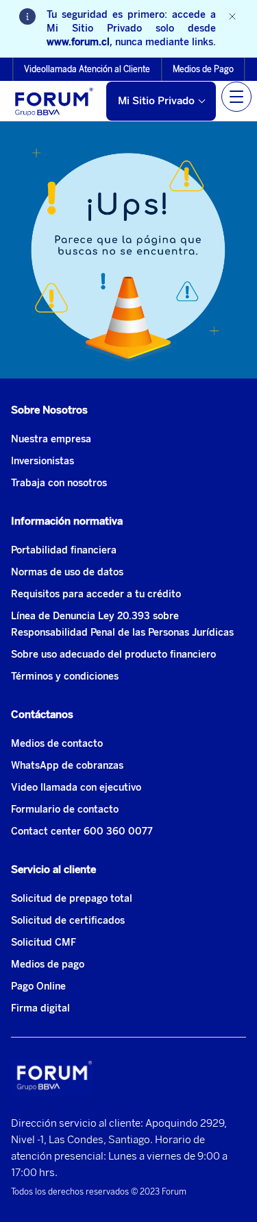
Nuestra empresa (51, 439)
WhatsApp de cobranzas (67, 765)
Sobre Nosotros (49, 410)
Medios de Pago (203, 69)
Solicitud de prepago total (71, 898)
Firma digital (40, 1008)
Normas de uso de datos (67, 572)
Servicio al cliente (53, 869)
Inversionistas (42, 461)
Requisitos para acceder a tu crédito (96, 594)
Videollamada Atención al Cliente (87, 69)
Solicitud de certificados (68, 920)
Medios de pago (47, 964)
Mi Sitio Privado (156, 101)
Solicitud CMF (43, 942)
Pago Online (38, 986)
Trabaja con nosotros (59, 483)
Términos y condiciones (65, 676)
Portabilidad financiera (64, 550)
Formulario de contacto (65, 809)
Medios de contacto (57, 744)
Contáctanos (42, 714)
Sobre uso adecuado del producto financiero (113, 654)
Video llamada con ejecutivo (76, 787)
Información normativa (67, 521)
